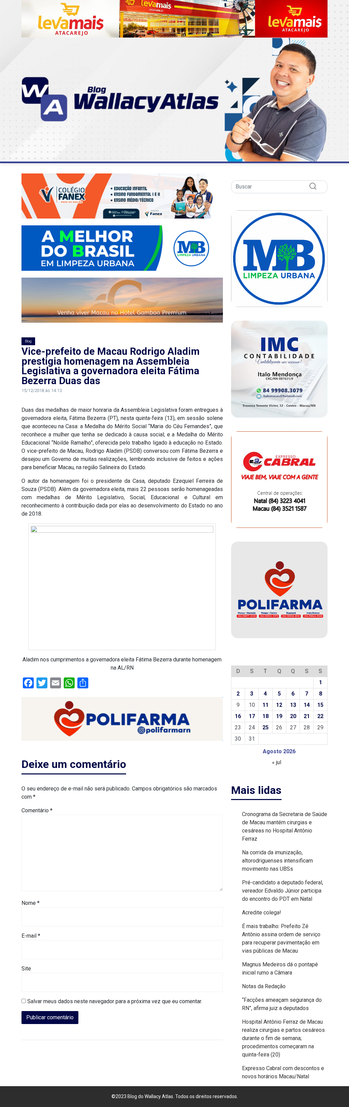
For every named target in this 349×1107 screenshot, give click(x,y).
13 (293, 705)
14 (307, 705)
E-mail (30, 936)
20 (293, 716)
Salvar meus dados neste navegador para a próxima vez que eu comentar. (114, 1001)
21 (307, 716)
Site (26, 968)
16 (238, 716)
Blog (28, 341)
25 (265, 727)
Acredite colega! (261, 912)
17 (252, 716)
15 (320, 705)
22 (320, 716)
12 (279, 705)
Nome (30, 903)
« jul (276, 762)
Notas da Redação (264, 986)
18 (265, 716)
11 (265, 705)
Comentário (36, 810)
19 (279, 716)
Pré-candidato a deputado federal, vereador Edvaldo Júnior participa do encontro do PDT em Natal (282, 890)
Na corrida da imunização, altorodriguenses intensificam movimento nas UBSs (277, 860)
